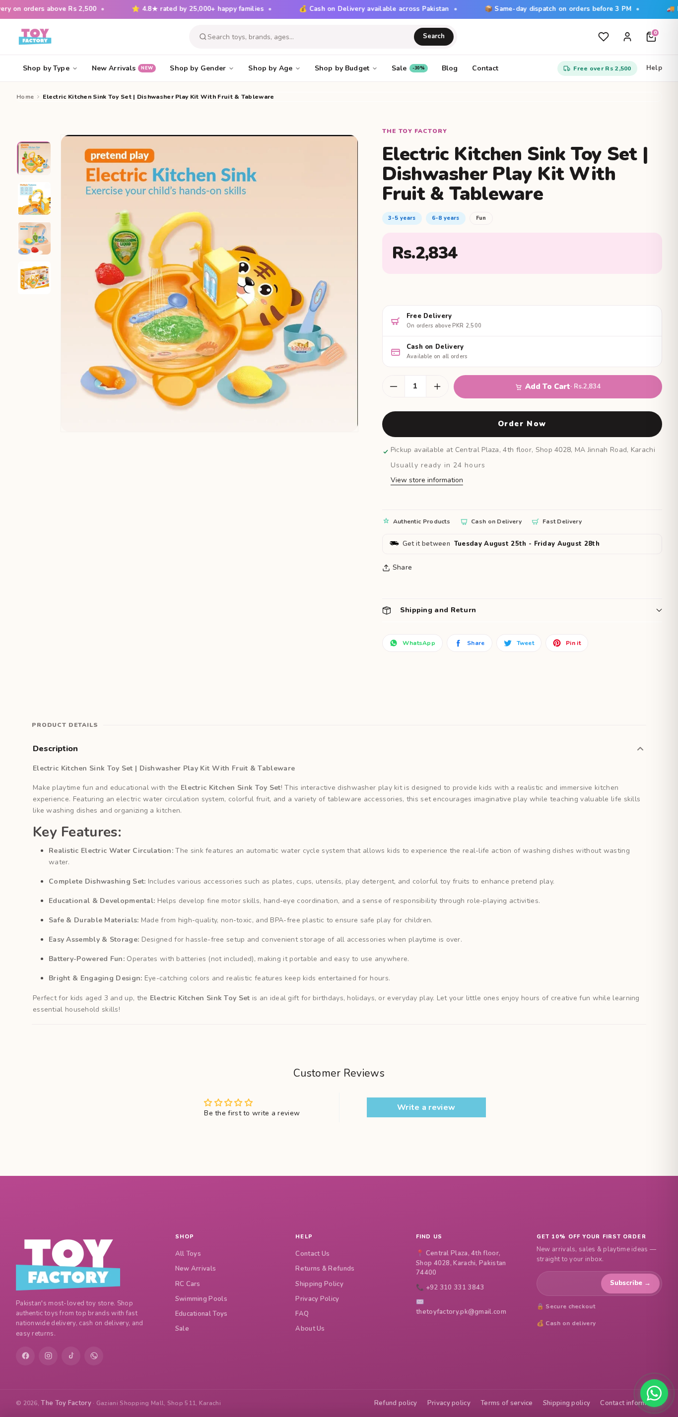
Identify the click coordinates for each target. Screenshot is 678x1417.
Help (654, 68)
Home (25, 97)
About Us (310, 1328)
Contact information (631, 1403)
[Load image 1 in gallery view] (35, 159)
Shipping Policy (319, 1284)
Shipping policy (567, 1403)
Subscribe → (630, 1283)
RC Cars (188, 1284)
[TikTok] (71, 1356)
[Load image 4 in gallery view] (35, 278)
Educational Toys (201, 1313)
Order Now (522, 424)
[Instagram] (48, 1356)
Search (434, 36)
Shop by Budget (342, 68)
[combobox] (310, 37)
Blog (450, 68)
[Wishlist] (603, 37)
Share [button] (402, 567)
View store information (427, 480)
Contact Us (312, 1253)
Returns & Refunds (324, 1268)
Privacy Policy (317, 1298)
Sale (408, 68)
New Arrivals (122, 68)
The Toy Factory (66, 1403)
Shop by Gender (198, 68)
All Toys (188, 1253)
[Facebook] (25, 1356)
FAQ (302, 1313)
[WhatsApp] (93, 1356)
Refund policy (395, 1403)
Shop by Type (46, 68)
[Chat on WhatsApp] (654, 1393)
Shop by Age (270, 68)
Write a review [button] (426, 1107)
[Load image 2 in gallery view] (35, 199)
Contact (485, 68)
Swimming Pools (201, 1298)
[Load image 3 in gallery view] (35, 239)
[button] (522, 610)
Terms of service (506, 1403)
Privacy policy (449, 1403)
